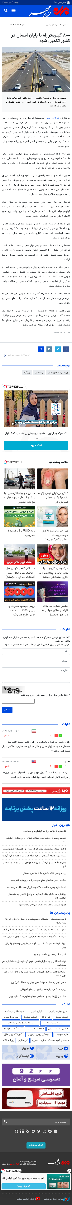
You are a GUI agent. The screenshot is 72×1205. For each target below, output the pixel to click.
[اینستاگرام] (44, 1131)
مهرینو (35, 1040)
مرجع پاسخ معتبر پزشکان (20, 1023)
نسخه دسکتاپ (36, 1145)
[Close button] (69, 1171)
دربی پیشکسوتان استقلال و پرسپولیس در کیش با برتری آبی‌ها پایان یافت (35, 921)
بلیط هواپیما (62, 1034)
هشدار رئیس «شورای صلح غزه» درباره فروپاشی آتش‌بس (38, 880)
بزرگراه (27, 373)
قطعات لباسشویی (35, 1029)
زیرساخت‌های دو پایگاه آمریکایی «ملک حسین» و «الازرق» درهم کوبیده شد (35, 973)
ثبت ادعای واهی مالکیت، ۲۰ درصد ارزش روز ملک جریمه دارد (36, 887)
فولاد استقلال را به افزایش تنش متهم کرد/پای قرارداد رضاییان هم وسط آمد (34, 963)
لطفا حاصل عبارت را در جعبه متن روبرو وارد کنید (45, 695)
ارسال (7, 710)
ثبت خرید (36, 445)
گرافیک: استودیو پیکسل (26, 1199)
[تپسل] (5, 387)
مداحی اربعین (11, 1017)
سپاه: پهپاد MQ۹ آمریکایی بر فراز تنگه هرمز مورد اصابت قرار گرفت (34, 856)
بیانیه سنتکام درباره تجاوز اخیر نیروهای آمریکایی (43, 990)
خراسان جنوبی (52, 25)
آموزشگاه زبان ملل (13, 1034)
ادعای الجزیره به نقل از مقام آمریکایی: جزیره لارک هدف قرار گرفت (34, 930)
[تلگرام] (55, 1131)
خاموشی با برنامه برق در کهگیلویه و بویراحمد (44, 831)
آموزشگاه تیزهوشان (13, 1029)
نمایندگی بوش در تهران (39, 1034)
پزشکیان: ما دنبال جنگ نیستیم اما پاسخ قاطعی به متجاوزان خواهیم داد (37, 896)
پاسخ (6, 736)
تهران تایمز (23, 1040)
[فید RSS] (27, 1131)
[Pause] (7, 423)
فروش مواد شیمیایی (58, 1029)
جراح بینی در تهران (58, 1011)
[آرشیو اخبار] (22, 1131)
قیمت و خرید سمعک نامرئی (55, 1040)
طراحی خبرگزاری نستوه (53, 1199)
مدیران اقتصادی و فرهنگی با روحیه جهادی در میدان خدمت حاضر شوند (34, 864)
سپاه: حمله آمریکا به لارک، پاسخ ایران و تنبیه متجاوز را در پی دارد (34, 937)
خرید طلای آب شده (14, 1011)
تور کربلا (46, 1017)
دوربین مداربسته (55, 1023)
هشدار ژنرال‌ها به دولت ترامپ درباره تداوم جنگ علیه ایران (37, 996)
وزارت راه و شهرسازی (58, 373)
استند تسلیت (30, 1017)
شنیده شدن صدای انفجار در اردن (50, 954)
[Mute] (13, 423)
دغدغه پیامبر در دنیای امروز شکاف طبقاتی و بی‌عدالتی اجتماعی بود (35, 840)
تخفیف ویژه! (23, 1186)
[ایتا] (16, 1131)
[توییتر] (38, 1131)
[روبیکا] (33, 1131)
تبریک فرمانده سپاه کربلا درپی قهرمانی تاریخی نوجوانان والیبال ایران (35, 945)
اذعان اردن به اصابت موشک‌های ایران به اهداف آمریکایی (38, 982)
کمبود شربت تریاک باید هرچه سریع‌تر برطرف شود (42, 905)
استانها (65, 25)
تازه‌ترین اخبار (61, 825)
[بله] (50, 1131)
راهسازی (39, 373)
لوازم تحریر (36, 1011)
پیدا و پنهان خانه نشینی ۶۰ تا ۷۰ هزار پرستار (44, 873)
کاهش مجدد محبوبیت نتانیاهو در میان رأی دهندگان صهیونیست (34, 849)
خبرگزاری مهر (53, 118)
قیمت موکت (61, 1017)
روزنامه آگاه (8, 1040)
